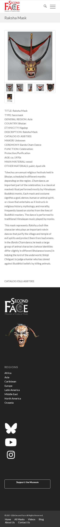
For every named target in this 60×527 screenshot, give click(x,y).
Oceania (9, 402)
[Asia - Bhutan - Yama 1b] (20, 87)
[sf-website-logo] (24, 6)
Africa (7, 372)
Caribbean (10, 381)
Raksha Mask (15, 17)
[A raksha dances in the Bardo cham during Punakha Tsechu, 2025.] (9, 98)
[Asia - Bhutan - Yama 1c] (30, 87)
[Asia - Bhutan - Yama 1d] (40, 87)
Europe (8, 385)
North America (12, 398)
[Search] (43, 6)
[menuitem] (43, 6)
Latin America (12, 389)
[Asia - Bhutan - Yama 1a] (30, 56)
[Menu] (51, 6)
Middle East (11, 394)
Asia (6, 377)
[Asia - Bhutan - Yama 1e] (50, 87)
